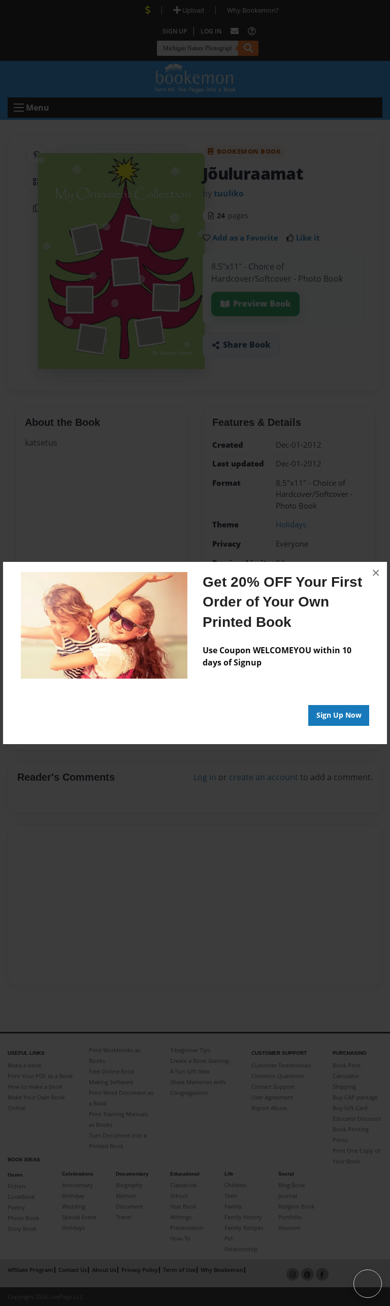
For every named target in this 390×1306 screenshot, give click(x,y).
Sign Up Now (339, 715)
